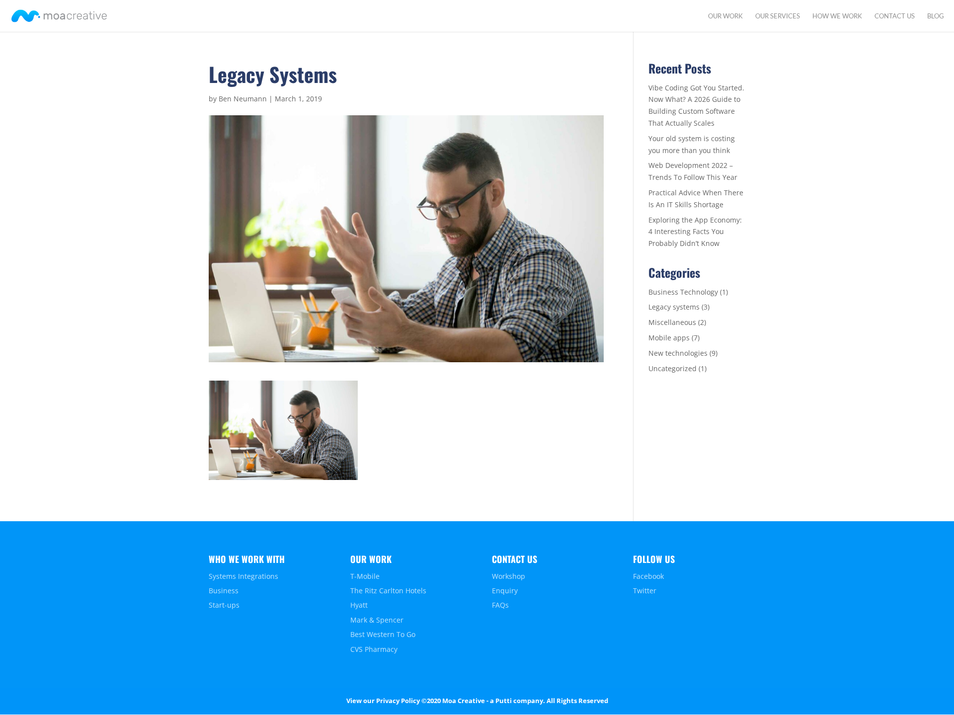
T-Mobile (365, 576)
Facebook (648, 576)
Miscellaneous (672, 322)
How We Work (837, 16)
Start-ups (224, 605)
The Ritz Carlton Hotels (388, 590)
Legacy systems (674, 307)
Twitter (644, 590)
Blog (935, 16)
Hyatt (359, 605)
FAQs (500, 605)
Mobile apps (669, 337)
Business (223, 590)
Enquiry (505, 590)
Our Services (777, 16)
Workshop (508, 576)
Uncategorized (672, 368)
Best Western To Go (382, 634)
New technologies (678, 353)
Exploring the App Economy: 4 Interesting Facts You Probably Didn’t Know (695, 231)
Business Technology (683, 292)
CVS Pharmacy (374, 649)
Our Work (725, 16)
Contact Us (894, 16)
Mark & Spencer (376, 620)
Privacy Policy (398, 700)
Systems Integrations (243, 576)
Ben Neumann (243, 98)
